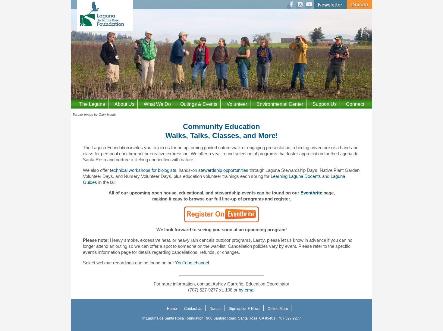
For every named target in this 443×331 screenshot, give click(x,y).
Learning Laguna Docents (296, 176)
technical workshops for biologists (143, 170)
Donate (215, 309)
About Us (124, 104)
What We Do (157, 104)
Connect (355, 104)
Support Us (325, 104)
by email (247, 289)
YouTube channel (192, 262)
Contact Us (193, 309)
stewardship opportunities (223, 170)
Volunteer (237, 104)
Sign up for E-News (244, 309)
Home (172, 309)
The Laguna (92, 104)
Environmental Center (279, 104)
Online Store (278, 309)
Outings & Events (198, 104)
